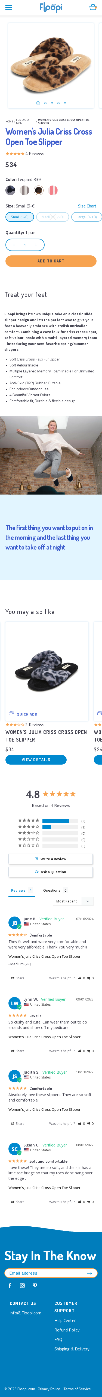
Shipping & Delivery (71, 1349)
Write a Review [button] (53, 858)
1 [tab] (38, 103)
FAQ (58, 1339)
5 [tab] (65, 103)
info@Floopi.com (25, 1313)
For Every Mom (22, 121)
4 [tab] (58, 103)
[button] (81, 978)
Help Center (65, 1320)
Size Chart (87, 206)
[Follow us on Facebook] (10, 1285)
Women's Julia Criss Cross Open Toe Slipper (44, 956)
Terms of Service (77, 1389)
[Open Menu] (8, 7)
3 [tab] (52, 103)
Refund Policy (67, 1330)
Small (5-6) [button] (22, 217)
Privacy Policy (49, 1389)
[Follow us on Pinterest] (35, 1285)
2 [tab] (45, 103)
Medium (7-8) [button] (55, 217)
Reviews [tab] (18, 890)
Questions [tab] (51, 890)
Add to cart (51, 261)
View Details (36, 759)
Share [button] (19, 978)
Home (9, 121)
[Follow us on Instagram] (22, 1285)
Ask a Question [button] (53, 871)
